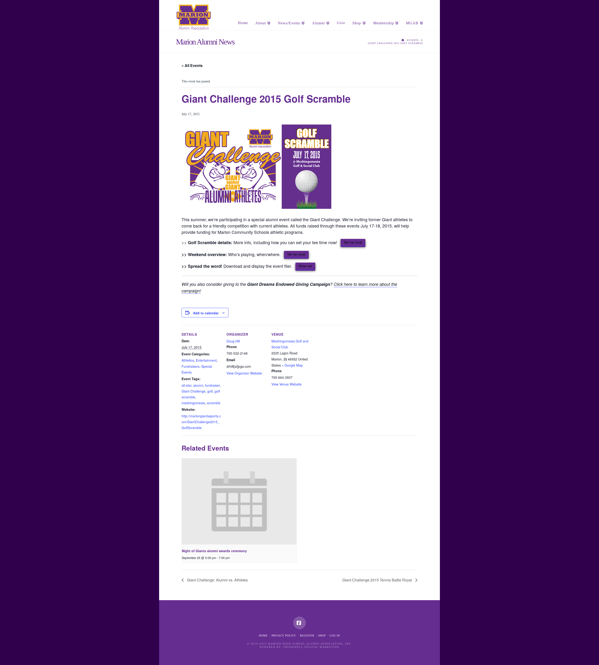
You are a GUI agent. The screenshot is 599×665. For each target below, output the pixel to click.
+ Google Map (292, 365)
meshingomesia (193, 402)
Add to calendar (206, 313)
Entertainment (206, 360)
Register (307, 635)
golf (210, 391)
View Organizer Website (244, 373)
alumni (198, 385)
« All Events (192, 65)
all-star (186, 385)
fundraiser (212, 385)
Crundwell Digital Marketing (311, 647)
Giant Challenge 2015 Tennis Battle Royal (377, 580)
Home (263, 635)
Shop (322, 635)
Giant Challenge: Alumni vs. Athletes (217, 580)
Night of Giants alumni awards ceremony (214, 550)
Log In (335, 635)
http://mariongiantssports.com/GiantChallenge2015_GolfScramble (201, 422)
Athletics (188, 360)
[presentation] (239, 501)
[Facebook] (299, 623)
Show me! (305, 266)
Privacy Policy (284, 635)
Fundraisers (190, 366)
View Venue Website (286, 384)
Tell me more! (353, 242)
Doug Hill (233, 341)
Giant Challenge (193, 391)
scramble (213, 402)
